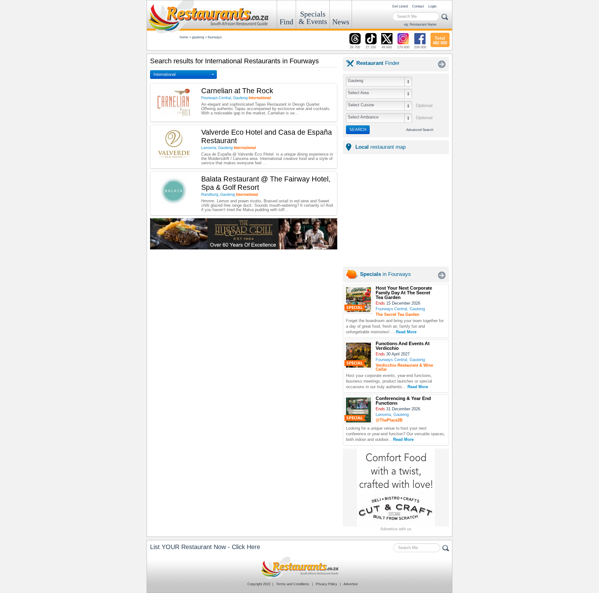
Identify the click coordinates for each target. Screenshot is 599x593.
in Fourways (385, 274)
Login (432, 6)
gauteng (198, 37)
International (164, 74)
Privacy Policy (326, 584)
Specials (313, 17)
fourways (215, 37)
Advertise (350, 584)
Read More (406, 332)
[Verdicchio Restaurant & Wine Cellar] (358, 355)
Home (184, 37)
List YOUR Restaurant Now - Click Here (205, 546)
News (340, 22)
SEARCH (357, 129)
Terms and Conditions (292, 584)
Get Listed (400, 6)
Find (286, 22)
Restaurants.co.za (299, 567)
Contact (418, 6)
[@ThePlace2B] (358, 410)
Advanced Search (419, 130)
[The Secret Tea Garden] (358, 300)
